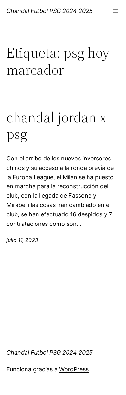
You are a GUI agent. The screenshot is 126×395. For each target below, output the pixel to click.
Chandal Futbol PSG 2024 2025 (49, 10)
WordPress (74, 369)
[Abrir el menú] (116, 11)
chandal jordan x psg (56, 125)
